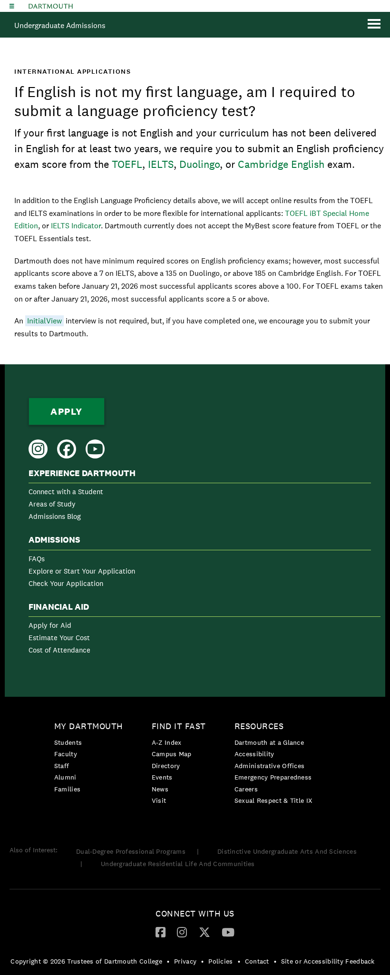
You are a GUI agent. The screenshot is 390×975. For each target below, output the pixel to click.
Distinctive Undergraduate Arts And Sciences (287, 851)
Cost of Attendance (59, 649)
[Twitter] (204, 931)
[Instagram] (182, 931)
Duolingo (199, 164)
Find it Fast (179, 726)
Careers (246, 789)
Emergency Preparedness (273, 777)
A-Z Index (167, 742)
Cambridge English (281, 164)
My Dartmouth (88, 726)
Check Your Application (66, 583)
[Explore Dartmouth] (12, 6)
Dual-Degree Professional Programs (130, 851)
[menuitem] (199, 497)
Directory (166, 765)
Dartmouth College (51, 6)
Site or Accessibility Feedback (328, 961)
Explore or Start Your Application (82, 570)
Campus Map (172, 754)
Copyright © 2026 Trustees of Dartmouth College (86, 961)
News (160, 789)
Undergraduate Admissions (60, 25)
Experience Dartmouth (82, 473)
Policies (220, 961)
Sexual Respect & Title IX (273, 800)
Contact (257, 961)
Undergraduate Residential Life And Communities (178, 863)
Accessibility (254, 754)
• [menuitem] (168, 961)
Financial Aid (59, 607)
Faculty (65, 754)
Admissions (54, 540)
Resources (259, 726)
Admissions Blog (55, 516)
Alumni (65, 777)
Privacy (185, 961)
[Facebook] (161, 931)
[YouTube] (228, 931)
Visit (159, 800)
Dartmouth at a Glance (269, 742)
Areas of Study (52, 503)
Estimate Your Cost (59, 637)
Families (67, 789)
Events (162, 777)
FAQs (37, 558)
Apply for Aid (50, 625)
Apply (66, 411)
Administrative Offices (269, 765)
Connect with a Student (66, 491)
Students (68, 742)
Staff (61, 765)
